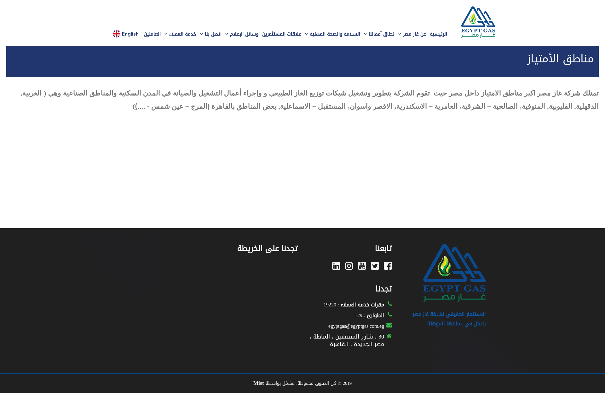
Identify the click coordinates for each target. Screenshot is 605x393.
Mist (258, 383)
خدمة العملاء (182, 34)
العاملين (152, 34)
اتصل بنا (213, 34)
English (130, 34)
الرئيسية (438, 34)
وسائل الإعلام (244, 34)
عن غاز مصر (414, 34)
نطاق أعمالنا (382, 34)
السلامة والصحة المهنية (335, 34)
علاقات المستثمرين (281, 34)
